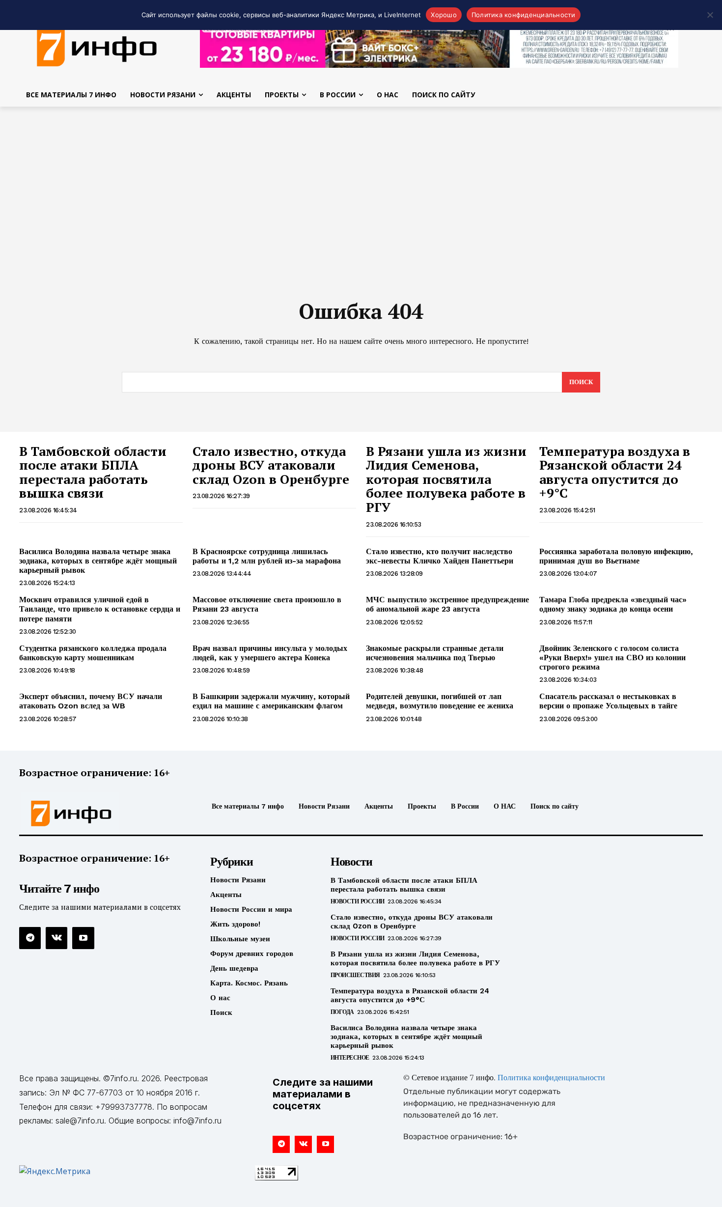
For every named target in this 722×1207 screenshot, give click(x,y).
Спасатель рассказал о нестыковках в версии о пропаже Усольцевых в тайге (608, 701)
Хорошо (444, 15)
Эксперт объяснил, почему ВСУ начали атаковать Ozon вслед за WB (90, 701)
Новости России (358, 901)
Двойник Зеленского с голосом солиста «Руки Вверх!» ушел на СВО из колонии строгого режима (612, 658)
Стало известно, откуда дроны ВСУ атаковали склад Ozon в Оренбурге (271, 465)
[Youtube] (83, 938)
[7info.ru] (99, 813)
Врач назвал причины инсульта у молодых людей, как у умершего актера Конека (270, 653)
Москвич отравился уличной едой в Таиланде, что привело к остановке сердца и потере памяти (99, 609)
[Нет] (710, 15)
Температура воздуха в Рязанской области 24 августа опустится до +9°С (614, 472)
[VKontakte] (56, 938)
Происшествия (355, 975)
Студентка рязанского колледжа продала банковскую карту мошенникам (93, 653)
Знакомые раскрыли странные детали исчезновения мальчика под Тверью (434, 653)
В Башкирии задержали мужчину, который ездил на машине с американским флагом (271, 701)
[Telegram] (30, 938)
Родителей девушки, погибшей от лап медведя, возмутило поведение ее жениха (439, 701)
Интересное (350, 1057)
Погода (342, 1012)
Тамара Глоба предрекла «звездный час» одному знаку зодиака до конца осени (613, 604)
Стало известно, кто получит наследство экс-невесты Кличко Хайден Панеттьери (439, 556)
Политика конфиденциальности (551, 1078)
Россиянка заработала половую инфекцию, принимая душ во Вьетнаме (616, 556)
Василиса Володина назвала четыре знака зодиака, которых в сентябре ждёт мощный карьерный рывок (98, 561)
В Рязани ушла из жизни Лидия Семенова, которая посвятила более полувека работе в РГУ (446, 479)
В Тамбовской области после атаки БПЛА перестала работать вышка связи (93, 472)
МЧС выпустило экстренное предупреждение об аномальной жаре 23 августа (447, 604)
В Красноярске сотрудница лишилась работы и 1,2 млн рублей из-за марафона (267, 556)
